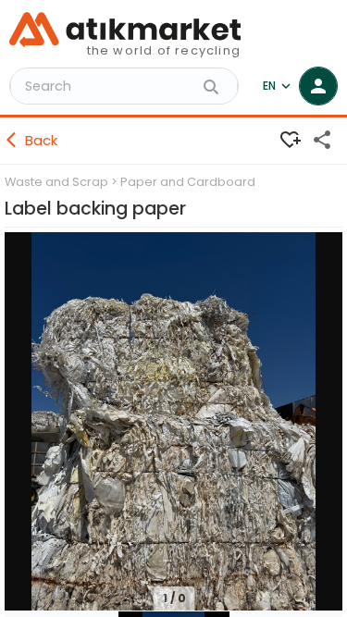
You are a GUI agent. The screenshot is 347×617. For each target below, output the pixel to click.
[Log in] (318, 86)
